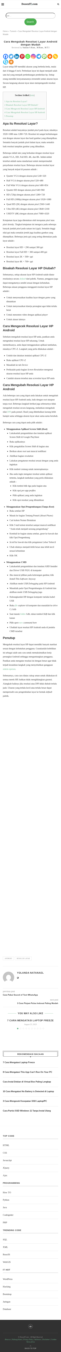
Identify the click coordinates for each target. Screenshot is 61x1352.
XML (5, 1247)
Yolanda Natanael (30, 973)
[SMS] (44, 56)
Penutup (8, 116)
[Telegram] (38, 56)
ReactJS (6, 1254)
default (23, 279)
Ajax (5, 1175)
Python (6, 1200)
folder (23, 614)
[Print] (49, 56)
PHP (5, 1222)
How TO (7, 1192)
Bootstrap (7, 1294)
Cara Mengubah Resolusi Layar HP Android (24, 112)
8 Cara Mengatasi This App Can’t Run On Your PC (27, 1072)
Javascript (7, 1160)
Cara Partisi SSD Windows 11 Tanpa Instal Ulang (27, 1110)
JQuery (6, 1168)
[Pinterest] (22, 56)
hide (32, 95)
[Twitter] (11, 56)
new (21, 622)
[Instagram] (33, 56)
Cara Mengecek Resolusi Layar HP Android (24, 108)
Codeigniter (8, 1215)
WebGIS (7, 1262)
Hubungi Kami (17, 1339)
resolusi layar (23, 958)
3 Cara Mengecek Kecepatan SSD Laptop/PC (25, 1101)
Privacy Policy (28, 1339)
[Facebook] (5, 56)
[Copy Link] (55, 56)
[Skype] (5, 61)
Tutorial (13, 31)
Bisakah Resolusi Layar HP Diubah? (21, 105)
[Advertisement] (30, 826)
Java (5, 1207)
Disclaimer (46, 1339)
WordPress (7, 1279)
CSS (5, 1153)
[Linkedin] (16, 56)
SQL (5, 1239)
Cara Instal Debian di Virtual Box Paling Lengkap (27, 1081)
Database (7, 1309)
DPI (9, 412)
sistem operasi (9, 669)
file (16, 605)
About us (8, 1339)
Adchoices (37, 1339)
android (8, 958)
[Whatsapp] (27, 56)
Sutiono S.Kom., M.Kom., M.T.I (36, 48)
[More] (11, 61)
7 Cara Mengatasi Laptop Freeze (30, 1020)
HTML (6, 1145)
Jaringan (6, 1302)
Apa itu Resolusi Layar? (15, 101)
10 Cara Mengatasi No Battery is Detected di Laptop (28, 1091)
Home (5, 31)
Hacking (6, 1286)
